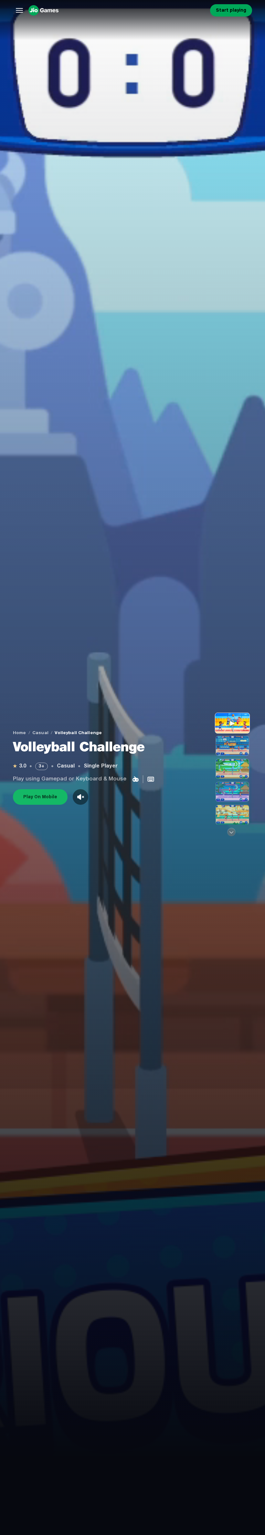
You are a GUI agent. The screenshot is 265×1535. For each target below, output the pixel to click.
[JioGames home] (117, 10)
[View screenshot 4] (232, 815)
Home (19, 733)
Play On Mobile (40, 797)
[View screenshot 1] (232, 746)
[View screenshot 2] (232, 769)
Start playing (231, 10)
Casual (40, 733)
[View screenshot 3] (232, 792)
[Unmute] (80, 797)
